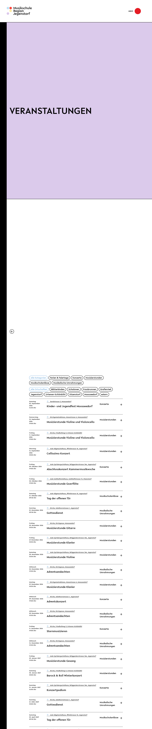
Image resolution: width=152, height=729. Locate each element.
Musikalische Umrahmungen (67, 382)
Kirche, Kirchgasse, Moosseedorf (62, 523)
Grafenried (105, 389)
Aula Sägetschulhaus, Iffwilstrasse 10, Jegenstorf (68, 449)
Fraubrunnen (89, 389)
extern (104, 394)
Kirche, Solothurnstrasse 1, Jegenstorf (64, 508)
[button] (134, 11)
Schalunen (74, 389)
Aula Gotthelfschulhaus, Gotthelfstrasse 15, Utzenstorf (70, 479)
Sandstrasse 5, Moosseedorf (60, 401)
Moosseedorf (90, 394)
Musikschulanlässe (40, 382)
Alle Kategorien (38, 377)
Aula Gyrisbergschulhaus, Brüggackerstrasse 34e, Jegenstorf (73, 464)
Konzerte (77, 377)
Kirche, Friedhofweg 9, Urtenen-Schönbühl (66, 433)
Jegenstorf (36, 394)
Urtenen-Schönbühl (55, 394)
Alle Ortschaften (39, 389)
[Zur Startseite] (19, 11)
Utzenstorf (74, 394)
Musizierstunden (94, 377)
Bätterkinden (58, 389)
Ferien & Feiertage (59, 377)
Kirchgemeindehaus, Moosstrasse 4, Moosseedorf (68, 417)
